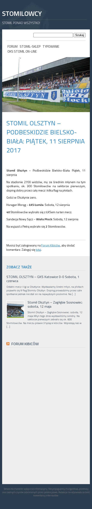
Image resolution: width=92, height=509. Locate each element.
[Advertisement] (38, 448)
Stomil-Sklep (30, 46)
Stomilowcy (22, 13)
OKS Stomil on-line (22, 51)
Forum (12, 46)
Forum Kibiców (50, 245)
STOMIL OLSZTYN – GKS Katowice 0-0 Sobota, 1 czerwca (42, 279)
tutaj (38, 249)
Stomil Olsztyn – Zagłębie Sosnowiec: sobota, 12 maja (55, 304)
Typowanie (51, 46)
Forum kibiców (25, 344)
